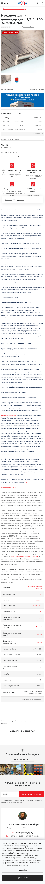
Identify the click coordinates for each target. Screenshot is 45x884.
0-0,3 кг (39, 618)
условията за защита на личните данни (21, 801)
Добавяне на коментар (22, 731)
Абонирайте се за (31, 794)
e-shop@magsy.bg (24, 832)
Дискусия (20, 200)
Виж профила (21, 759)
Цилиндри (37, 606)
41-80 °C (39, 626)
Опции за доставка (37, 89)
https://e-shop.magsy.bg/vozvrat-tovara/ (25, 556)
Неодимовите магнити (9, 415)
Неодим (38, 600)
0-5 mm (39, 634)
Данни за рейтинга (28, 27)
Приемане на (22, 877)
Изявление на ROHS (8, 487)
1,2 (40, 611)
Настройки (22, 870)
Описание (8, 200)
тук (26, 865)
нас (26, 482)
